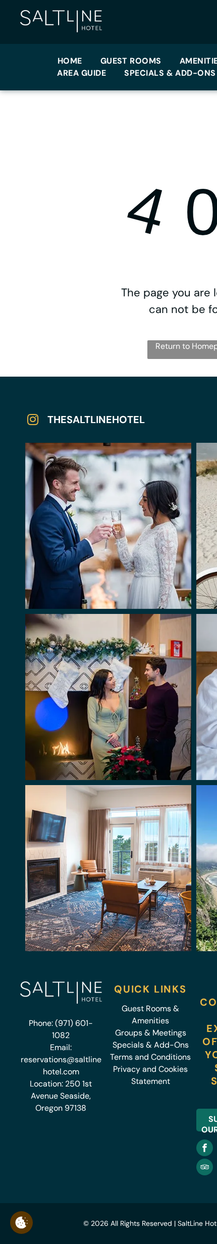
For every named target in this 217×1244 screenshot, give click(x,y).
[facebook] (204, 1149)
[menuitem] (69, 61)
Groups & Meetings (150, 1032)
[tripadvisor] (204, 1168)
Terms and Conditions (150, 1057)
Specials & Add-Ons (151, 1045)
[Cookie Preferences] (21, 1222)
